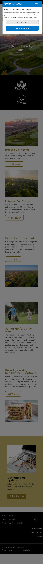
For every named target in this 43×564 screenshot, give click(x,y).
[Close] (40, 3)
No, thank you (22, 22)
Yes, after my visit (22, 28)
